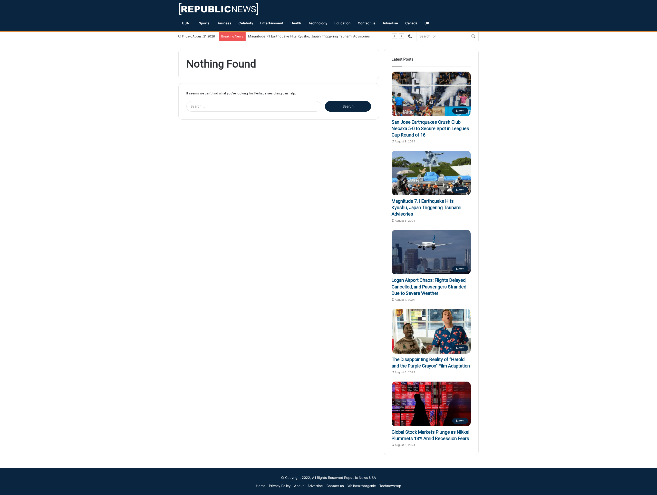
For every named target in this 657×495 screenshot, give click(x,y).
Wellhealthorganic (361, 486)
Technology (317, 23)
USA (185, 23)
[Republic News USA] (219, 9)
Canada (411, 23)
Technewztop (390, 486)
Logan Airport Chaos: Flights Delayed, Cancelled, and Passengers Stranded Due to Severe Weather (429, 286)
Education (342, 23)
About (299, 486)
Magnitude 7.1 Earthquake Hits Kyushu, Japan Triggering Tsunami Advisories (309, 36)
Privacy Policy (280, 486)
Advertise (390, 23)
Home (260, 486)
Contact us (366, 23)
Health (296, 23)
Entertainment (271, 23)
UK (426, 23)
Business (224, 23)
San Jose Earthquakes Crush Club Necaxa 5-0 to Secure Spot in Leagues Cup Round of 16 (430, 128)
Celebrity (245, 23)
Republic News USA (360, 477)
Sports (204, 23)
